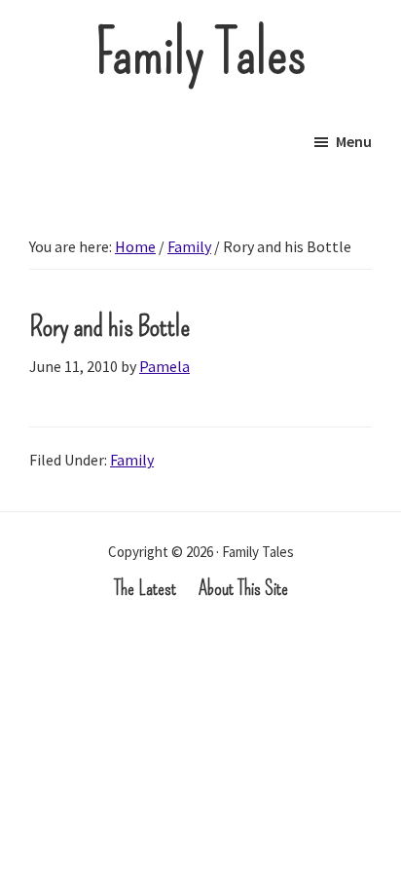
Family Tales (201, 54)
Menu (354, 141)
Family (132, 459)
